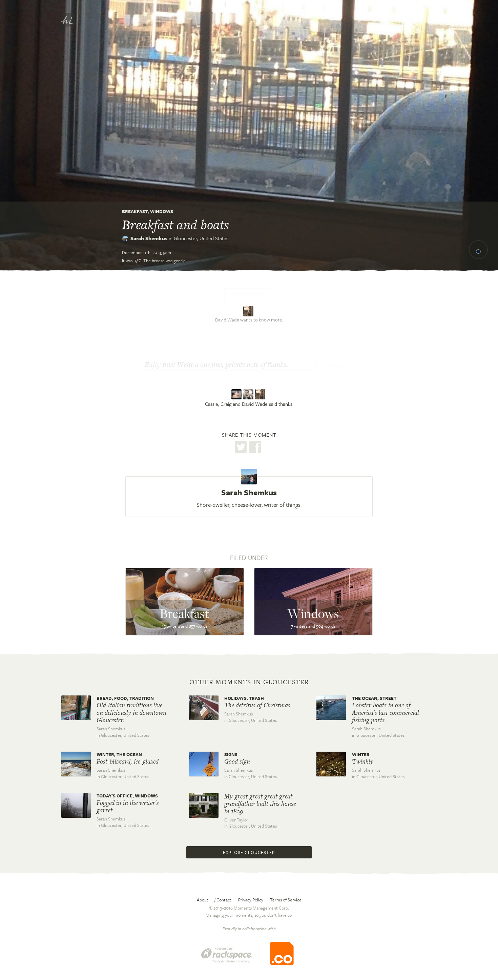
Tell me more (248, 294)
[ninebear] (249, 310)
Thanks (336, 365)
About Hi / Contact (214, 899)
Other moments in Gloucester (249, 682)
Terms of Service (286, 899)
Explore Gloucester (249, 852)
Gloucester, (201, 238)
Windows (161, 211)
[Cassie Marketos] (237, 394)
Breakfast (135, 211)
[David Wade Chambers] (261, 394)
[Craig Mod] (249, 394)
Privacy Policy (250, 899)
